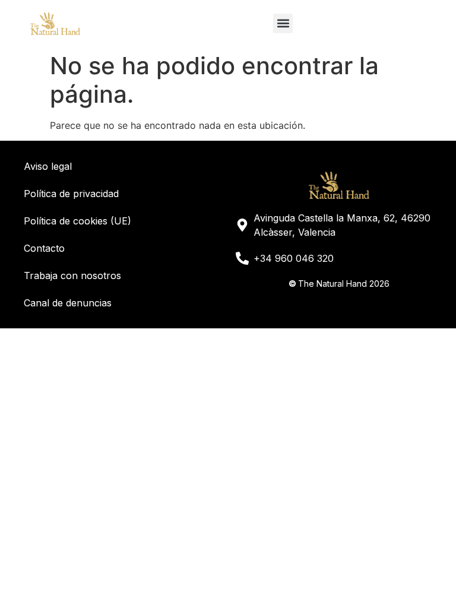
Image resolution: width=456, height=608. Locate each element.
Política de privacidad (71, 194)
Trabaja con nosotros (72, 275)
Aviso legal (48, 166)
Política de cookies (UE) (77, 221)
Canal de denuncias (68, 303)
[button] (283, 23)
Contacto (44, 248)
